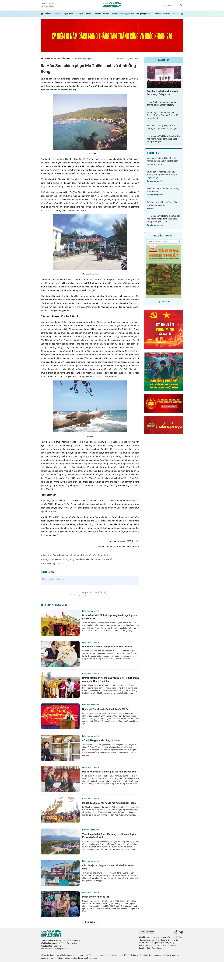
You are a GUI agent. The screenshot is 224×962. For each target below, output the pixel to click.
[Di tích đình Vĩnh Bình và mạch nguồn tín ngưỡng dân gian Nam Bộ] (60, 623)
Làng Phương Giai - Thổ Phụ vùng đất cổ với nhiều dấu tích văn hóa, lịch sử (77, 559)
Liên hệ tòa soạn (147, 932)
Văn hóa (58, 14)
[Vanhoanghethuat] (42, 13)
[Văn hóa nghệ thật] (51, 936)
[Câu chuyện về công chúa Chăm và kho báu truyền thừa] (60, 873)
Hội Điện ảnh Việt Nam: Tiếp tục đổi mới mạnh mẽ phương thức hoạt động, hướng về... (163, 139)
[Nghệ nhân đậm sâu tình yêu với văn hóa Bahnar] (60, 654)
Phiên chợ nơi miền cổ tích (96, 896)
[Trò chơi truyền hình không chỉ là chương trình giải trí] (164, 77)
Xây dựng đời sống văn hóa (123, 14)
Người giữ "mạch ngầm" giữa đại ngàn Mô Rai (105, 709)
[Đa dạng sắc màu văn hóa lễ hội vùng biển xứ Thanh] (60, 810)
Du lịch (88, 14)
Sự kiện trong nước (155, 164)
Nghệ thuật (68, 14)
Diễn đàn (48, 14)
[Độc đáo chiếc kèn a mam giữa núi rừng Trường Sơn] (60, 779)
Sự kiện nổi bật (48, 6)
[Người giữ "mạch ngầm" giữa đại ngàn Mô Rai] (60, 716)
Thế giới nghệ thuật (144, 14)
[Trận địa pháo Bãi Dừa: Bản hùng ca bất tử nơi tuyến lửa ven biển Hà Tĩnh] (60, 841)
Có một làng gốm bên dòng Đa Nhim (101, 740)
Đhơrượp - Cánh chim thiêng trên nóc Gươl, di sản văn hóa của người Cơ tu (77, 555)
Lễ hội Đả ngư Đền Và (53, 563)
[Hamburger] (181, 13)
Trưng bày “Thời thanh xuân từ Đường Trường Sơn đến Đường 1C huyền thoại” (162, 115)
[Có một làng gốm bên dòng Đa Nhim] (60, 748)
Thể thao (97, 14)
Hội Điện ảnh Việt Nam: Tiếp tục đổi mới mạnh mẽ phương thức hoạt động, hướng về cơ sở (163, 219)
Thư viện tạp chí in (164, 235)
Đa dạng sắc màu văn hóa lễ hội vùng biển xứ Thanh (109, 803)
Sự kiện (106, 14)
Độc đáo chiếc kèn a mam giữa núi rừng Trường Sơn (109, 771)
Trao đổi (150, 208)
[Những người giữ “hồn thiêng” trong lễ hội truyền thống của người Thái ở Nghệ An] (60, 685)
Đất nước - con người (83, 59)
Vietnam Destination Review (166, 14)
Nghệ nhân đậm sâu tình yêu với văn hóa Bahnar (107, 646)
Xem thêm (90, 922)
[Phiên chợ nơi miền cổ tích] (60, 904)
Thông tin (79, 14)
